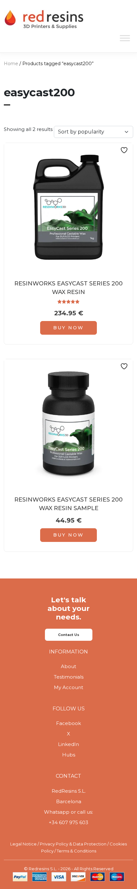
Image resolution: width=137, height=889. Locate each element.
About (68, 666)
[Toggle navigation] (124, 20)
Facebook (68, 723)
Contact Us (68, 635)
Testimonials (68, 677)
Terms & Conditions (76, 850)
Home (11, 63)
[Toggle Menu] (125, 38)
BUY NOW (68, 328)
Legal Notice (23, 843)
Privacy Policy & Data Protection (73, 843)
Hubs (68, 755)
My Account (68, 687)
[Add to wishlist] (125, 150)
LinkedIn (68, 744)
